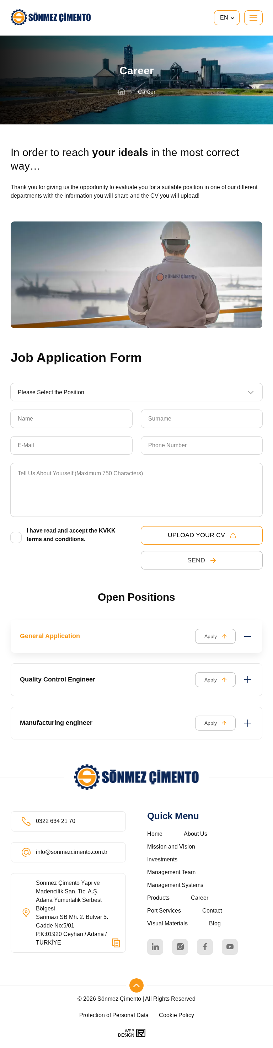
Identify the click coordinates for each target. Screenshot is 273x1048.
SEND (196, 560)
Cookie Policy (176, 1015)
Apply (210, 636)
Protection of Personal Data (114, 1015)
